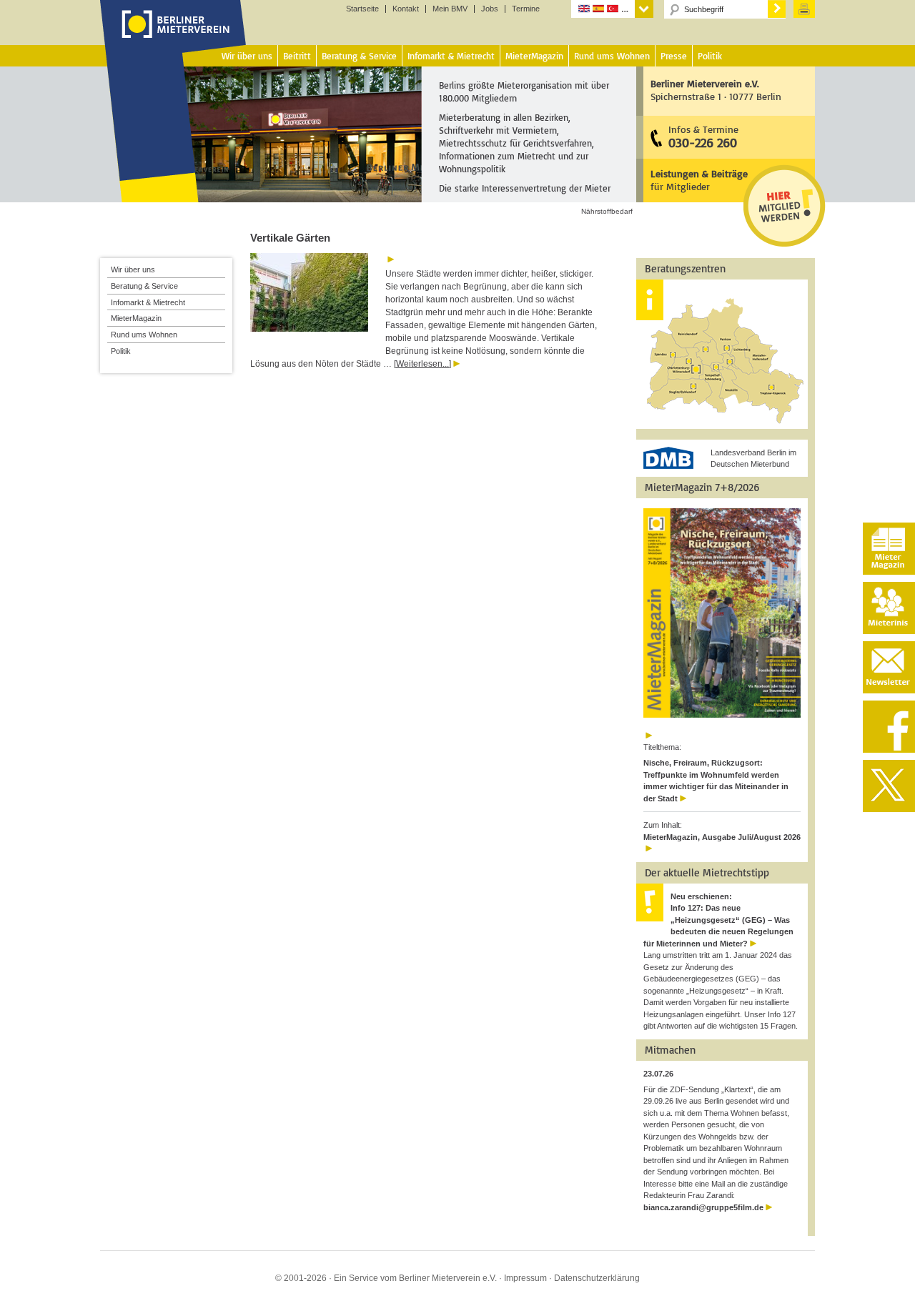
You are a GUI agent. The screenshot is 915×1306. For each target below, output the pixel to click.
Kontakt (405, 9)
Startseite (362, 9)
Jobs (489, 9)
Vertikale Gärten (290, 238)
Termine (526, 9)
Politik (121, 351)
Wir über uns (133, 269)
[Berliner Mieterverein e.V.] (173, 38)
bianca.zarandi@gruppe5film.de (703, 1207)
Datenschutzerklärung (597, 1278)
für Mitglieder (699, 179)
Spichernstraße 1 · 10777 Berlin (716, 89)
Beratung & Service (144, 286)
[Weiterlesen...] (422, 364)
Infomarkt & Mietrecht (148, 302)
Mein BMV (450, 9)
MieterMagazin (136, 318)
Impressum (525, 1278)
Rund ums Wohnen (144, 334)
